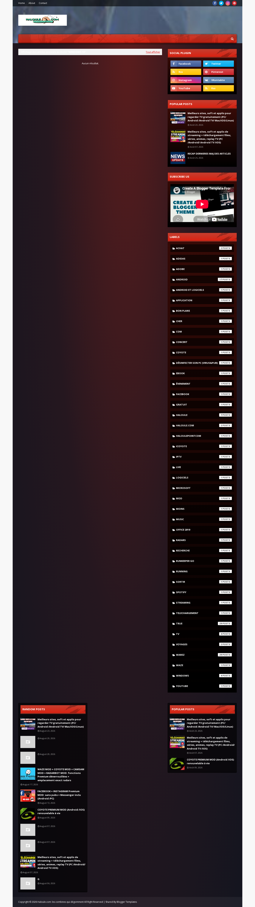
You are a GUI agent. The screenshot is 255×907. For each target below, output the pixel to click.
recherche (199, 550)
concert (199, 342)
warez (199, 654)
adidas (199, 258)
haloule (199, 415)
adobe (199, 269)
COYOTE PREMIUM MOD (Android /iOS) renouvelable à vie (61, 811)
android (199, 279)
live (199, 467)
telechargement (199, 613)
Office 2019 (199, 529)
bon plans (199, 310)
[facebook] (214, 3)
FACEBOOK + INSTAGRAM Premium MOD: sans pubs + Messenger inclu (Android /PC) (59, 795)
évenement (199, 383)
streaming (199, 602)
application (199, 300)
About (32, 3)
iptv (199, 456)
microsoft (199, 488)
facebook (199, 394)
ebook (199, 373)
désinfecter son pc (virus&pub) (199, 363)
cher (199, 321)
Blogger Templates (127, 901)
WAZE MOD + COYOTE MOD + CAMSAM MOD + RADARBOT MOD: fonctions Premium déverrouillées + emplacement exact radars (61, 775)
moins (199, 508)
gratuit (199, 404)
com (199, 331)
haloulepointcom (199, 435)
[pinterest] (234, 3)
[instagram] (228, 3)
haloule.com (199, 425)
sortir (199, 581)
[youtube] (185, 88)
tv (199, 634)
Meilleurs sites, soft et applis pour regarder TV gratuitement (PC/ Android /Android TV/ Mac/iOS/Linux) (211, 117)
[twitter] (221, 3)
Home (21, 3)
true (199, 623)
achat (199, 248)
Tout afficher (153, 52)
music (199, 519)
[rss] (185, 72)
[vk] (218, 80)
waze (199, 665)
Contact (43, 3)
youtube (199, 686)
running (199, 571)
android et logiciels (199, 290)
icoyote (199, 446)
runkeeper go (199, 561)
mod (199, 498)
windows (199, 675)
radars (199, 540)
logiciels (199, 477)
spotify (199, 592)
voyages (199, 644)
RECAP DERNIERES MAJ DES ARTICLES (209, 153)
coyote (199, 352)
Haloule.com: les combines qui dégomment (61, 901)
